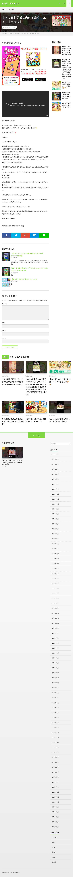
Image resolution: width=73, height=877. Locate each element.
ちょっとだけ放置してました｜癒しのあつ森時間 (59, 420)
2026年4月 (55, 474)
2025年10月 (56, 504)
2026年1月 (55, 489)
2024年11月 (56, 558)
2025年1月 (55, 548)
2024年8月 (55, 573)
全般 (14, 27)
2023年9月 (55, 628)
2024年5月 (55, 588)
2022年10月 (56, 683)
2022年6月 (55, 702)
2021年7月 (55, 757)
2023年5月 (55, 648)
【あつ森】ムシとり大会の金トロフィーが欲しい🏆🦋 (59, 381)
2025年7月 (55, 519)
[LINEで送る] (44, 235)
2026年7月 (55, 459)
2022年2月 (55, 722)
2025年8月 (55, 514)
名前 (3, 323)
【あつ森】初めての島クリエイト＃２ (24, 279)
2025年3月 (55, 539)
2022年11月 (56, 678)
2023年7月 (55, 638)
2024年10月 (56, 563)
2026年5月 (55, 469)
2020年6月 (55, 822)
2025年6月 (55, 524)
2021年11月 (56, 737)
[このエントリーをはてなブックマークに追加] (34, 235)
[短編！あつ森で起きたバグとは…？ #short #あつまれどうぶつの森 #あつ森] (6, 271)
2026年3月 (55, 479)
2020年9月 (55, 807)
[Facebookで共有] (6, 235)
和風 (53, 857)
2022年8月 (55, 693)
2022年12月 (56, 673)
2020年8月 (55, 812)
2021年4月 (55, 772)
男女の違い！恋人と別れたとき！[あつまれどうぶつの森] (13, 421)
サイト (4, 338)
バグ (53, 842)
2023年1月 (55, 668)
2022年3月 (55, 717)
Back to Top (36, 436)
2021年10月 (56, 742)
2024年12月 (56, 553)
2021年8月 (55, 752)
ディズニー (55, 837)
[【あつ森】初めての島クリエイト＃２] (6, 282)
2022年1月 (55, 727)
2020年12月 (56, 792)
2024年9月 (55, 568)
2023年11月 (56, 618)
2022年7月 (55, 697)
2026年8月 (55, 454)
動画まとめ (16, 872)
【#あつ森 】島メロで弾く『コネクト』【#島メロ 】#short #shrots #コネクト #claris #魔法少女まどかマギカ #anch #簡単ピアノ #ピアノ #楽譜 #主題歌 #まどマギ (66, 69)
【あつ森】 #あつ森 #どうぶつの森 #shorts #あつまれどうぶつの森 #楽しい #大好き (12, 462)
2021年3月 (55, 777)
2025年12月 (56, 494)
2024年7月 (55, 578)
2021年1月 (55, 787)
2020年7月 (55, 817)
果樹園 (54, 862)
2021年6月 (55, 762)
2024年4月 (55, 593)
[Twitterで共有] (16, 235)
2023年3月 (55, 658)
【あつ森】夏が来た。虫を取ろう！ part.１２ (66, 105)
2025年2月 (55, 544)
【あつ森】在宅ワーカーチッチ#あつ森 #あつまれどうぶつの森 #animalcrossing (12, 381)
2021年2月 (55, 782)
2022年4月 (55, 712)
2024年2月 (55, 603)
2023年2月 (55, 663)
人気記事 (11, 9)
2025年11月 (56, 499)
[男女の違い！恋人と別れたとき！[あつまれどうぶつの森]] (56, 96)
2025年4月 (55, 534)
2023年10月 (56, 623)
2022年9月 (55, 688)
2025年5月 (55, 529)
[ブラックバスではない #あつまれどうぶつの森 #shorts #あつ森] (6, 256)
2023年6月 (55, 643)
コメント (4, 303)
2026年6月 (55, 464)
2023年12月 (56, 613)
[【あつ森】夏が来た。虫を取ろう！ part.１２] (56, 106)
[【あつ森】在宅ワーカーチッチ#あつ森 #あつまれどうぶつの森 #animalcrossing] (56, 50)
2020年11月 (56, 797)
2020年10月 (56, 802)
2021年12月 (56, 732)
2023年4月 (55, 653)
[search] (69, 443)
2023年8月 (55, 633)
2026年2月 (55, 484)
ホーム (4, 9)
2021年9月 (55, 747)
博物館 (54, 852)
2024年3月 (55, 598)
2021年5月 (55, 767)
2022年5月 (55, 707)
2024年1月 (55, 608)
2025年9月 (55, 509)
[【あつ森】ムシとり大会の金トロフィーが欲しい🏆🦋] (56, 85)
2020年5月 (55, 827)
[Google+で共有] (25, 235)
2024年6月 (55, 583)
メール (4, 330)
